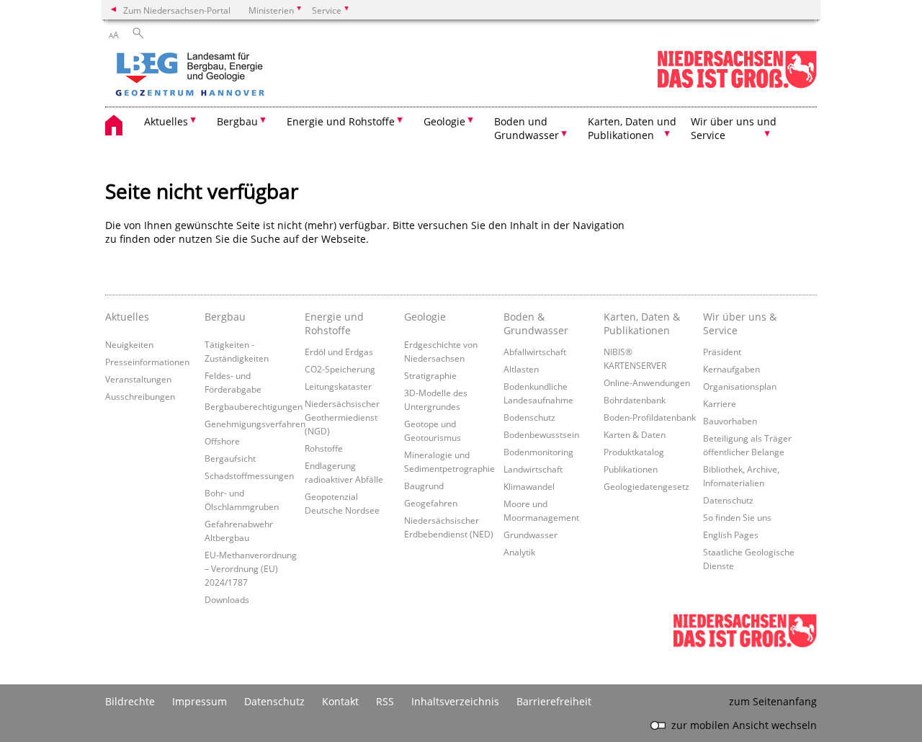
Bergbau (225, 316)
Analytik (519, 552)
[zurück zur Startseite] (231, 76)
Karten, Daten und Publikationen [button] (632, 128)
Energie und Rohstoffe (334, 323)
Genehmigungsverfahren (255, 423)
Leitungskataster (338, 386)
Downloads (227, 599)
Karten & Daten (635, 434)
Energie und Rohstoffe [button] (341, 121)
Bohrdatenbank (635, 400)
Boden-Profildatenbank (650, 417)
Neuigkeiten (129, 344)
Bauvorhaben (730, 420)
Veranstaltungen (138, 379)
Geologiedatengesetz (646, 486)
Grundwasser (530, 534)
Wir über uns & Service (739, 323)
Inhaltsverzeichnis (455, 701)
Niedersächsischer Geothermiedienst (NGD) (342, 417)
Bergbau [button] (237, 121)
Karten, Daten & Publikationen (642, 323)
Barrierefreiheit (553, 701)
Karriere (719, 403)
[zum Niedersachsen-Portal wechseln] (737, 85)
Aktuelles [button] (166, 121)
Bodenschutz (529, 417)
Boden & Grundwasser (535, 323)
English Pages (730, 534)
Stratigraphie (430, 375)
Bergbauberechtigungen (254, 406)
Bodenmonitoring (538, 451)
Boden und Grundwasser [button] (526, 128)
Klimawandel (529, 486)
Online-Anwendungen (647, 382)
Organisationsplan (739, 386)
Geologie (425, 316)
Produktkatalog (634, 451)
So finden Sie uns (737, 517)
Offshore (222, 441)
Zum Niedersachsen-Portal (176, 10)
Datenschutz (728, 500)
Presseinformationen (147, 361)
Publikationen (631, 469)
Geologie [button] (444, 121)
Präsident (722, 351)
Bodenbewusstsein (541, 434)
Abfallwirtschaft (534, 351)
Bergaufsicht (230, 458)
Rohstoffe (324, 448)
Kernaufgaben (731, 369)
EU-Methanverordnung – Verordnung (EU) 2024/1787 (251, 568)
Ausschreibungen (140, 396)
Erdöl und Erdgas (339, 351)
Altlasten (521, 369)
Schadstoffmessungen (249, 475)
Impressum (199, 701)
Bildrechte (130, 701)
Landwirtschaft (533, 469)
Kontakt (340, 701)
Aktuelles (127, 316)
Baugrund (424, 485)
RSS (385, 701)
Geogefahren (430, 503)
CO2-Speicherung (340, 369)
